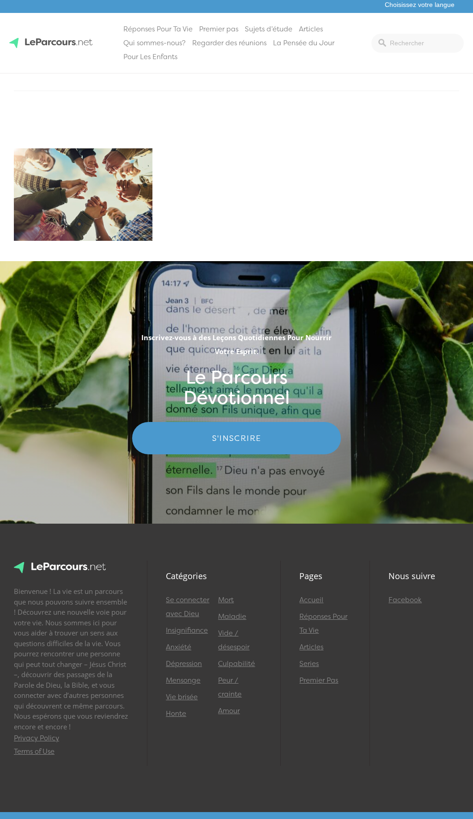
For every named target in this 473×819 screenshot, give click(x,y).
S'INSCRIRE (236, 438)
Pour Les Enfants (150, 56)
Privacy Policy (36, 738)
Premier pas (218, 29)
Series (309, 663)
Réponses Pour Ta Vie (158, 29)
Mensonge (183, 680)
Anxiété (178, 647)
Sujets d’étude (268, 29)
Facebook (405, 600)
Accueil (311, 600)
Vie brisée (182, 697)
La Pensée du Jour (303, 43)
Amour (229, 710)
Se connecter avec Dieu (187, 606)
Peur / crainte (230, 687)
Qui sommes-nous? (154, 43)
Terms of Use (34, 751)
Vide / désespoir (233, 640)
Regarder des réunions (229, 43)
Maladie (232, 616)
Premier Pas (318, 680)
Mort (226, 600)
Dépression (184, 663)
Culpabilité (236, 663)
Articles (311, 29)
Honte (176, 713)
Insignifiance (187, 630)
